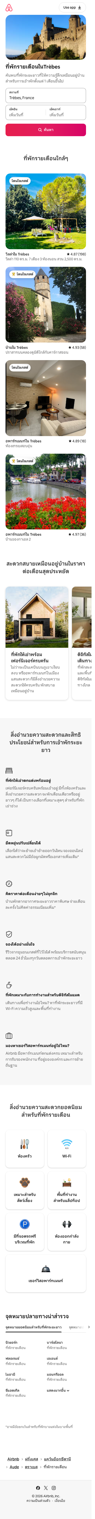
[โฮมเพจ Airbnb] (9, 7)
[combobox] (45, 98)
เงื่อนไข (60, 1501)
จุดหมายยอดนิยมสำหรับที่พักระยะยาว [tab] (34, 1327)
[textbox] (25, 115)
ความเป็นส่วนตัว (38, 1501)
